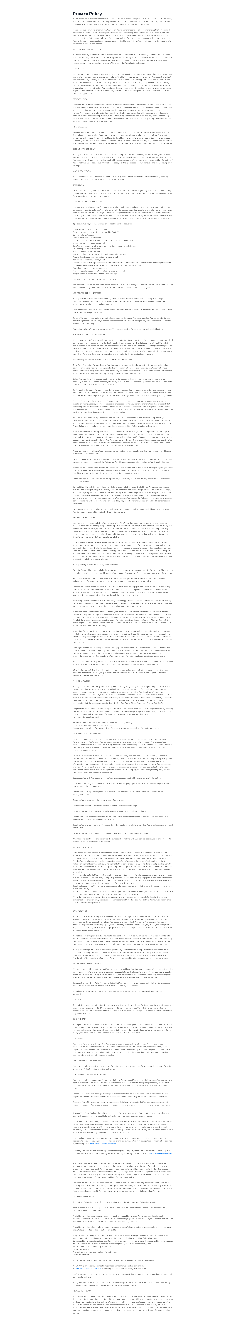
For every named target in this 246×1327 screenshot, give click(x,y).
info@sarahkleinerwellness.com (103, 1143)
